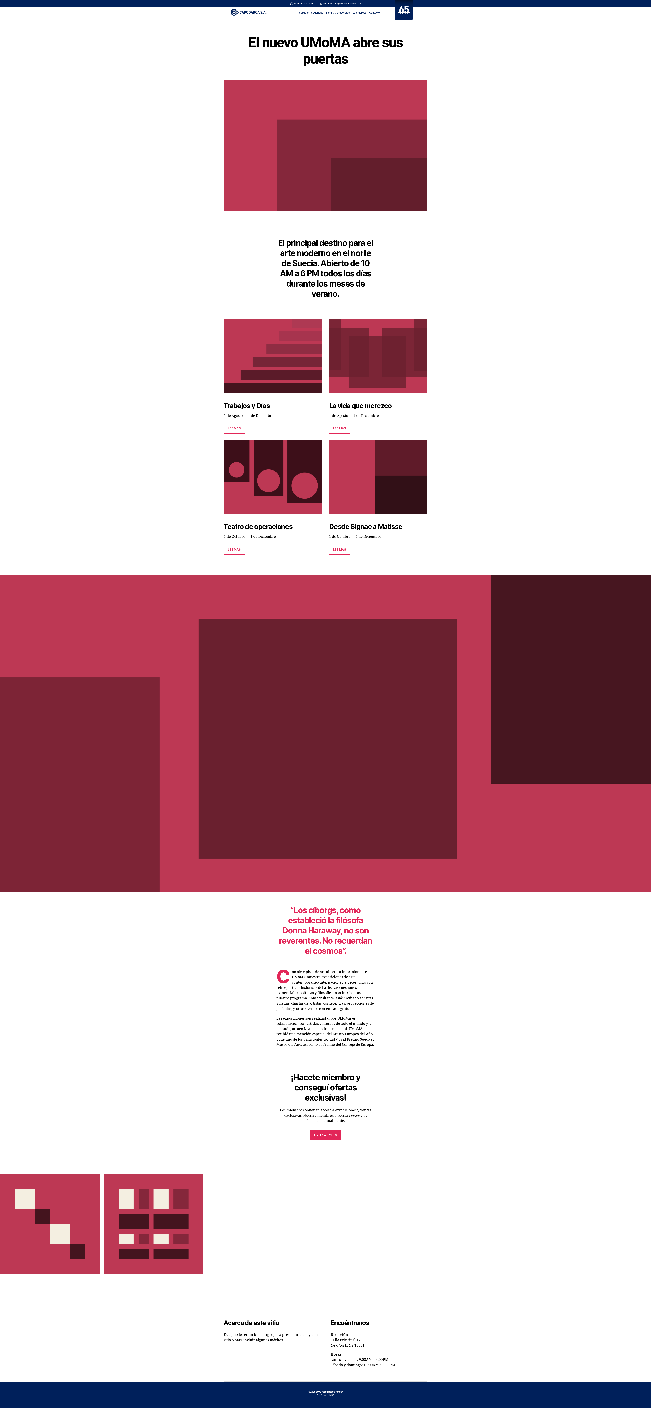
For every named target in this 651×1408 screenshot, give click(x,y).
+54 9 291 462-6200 (304, 3)
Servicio (304, 12)
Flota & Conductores (338, 12)
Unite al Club (325, 1135)
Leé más (234, 428)
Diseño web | (326, 1395)
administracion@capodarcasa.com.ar (342, 3)
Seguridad (317, 12)
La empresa (359, 12)
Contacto (374, 12)
